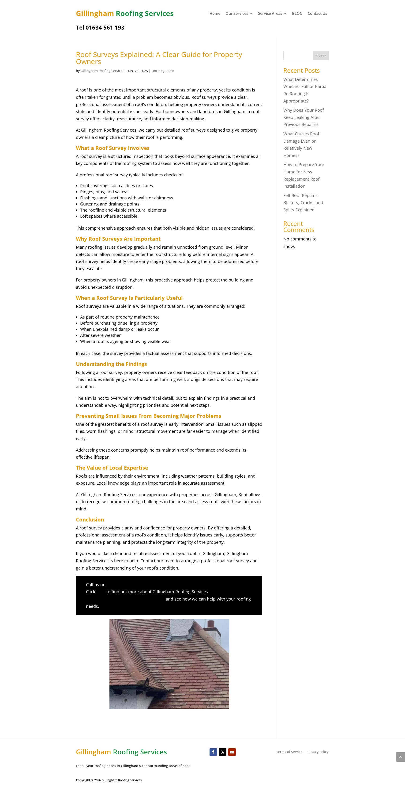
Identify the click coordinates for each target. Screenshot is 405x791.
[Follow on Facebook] (213, 752)
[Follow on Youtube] (232, 752)
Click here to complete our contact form (125, 599)
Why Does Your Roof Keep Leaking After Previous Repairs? (303, 117)
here (100, 591)
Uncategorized (163, 70)
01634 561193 (121, 584)
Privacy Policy (318, 752)
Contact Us (317, 14)
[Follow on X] (222, 752)
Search (321, 55)
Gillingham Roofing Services (102, 70)
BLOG (297, 14)
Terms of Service (289, 752)
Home (215, 14)
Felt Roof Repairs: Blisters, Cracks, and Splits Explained (303, 203)
